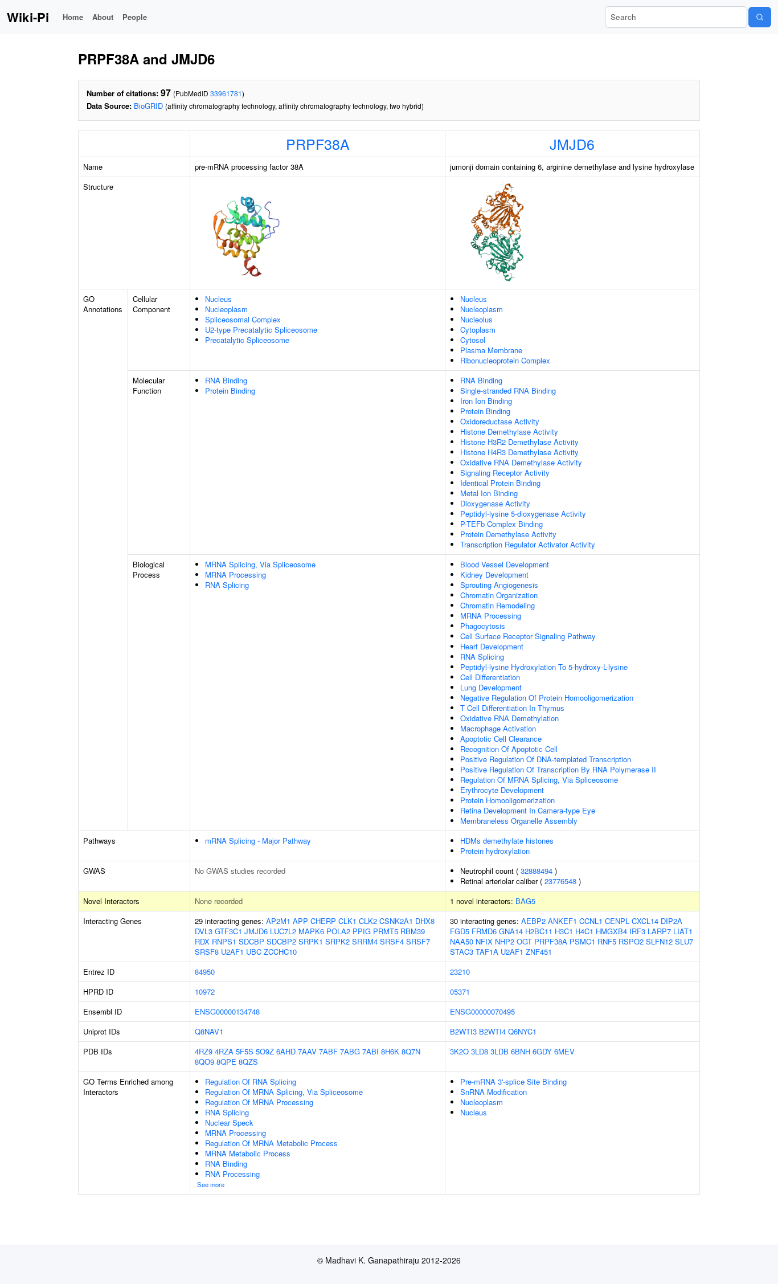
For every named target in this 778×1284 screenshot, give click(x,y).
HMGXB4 (611, 931)
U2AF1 (232, 951)
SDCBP (251, 941)
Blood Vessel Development (504, 564)
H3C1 (564, 931)
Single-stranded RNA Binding (508, 390)
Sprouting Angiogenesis (499, 584)
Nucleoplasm (226, 309)
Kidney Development (494, 574)
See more (210, 1184)
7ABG (350, 1051)
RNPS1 (224, 941)
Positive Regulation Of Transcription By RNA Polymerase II (558, 769)
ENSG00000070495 (482, 1011)
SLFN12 (659, 941)
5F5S (244, 1051)
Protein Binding (230, 390)
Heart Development (491, 646)
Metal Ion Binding (489, 493)
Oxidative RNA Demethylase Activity (521, 462)
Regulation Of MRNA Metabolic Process (271, 1143)
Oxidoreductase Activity (499, 421)
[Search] (759, 17)
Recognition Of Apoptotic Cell (509, 748)
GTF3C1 (228, 931)
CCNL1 (591, 920)
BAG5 (525, 900)
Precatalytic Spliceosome (247, 339)
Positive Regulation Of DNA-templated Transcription (545, 759)
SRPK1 (310, 941)
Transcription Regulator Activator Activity (527, 544)
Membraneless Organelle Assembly (519, 820)
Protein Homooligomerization (507, 800)
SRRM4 (365, 941)
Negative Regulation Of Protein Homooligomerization (546, 697)
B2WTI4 (492, 1031)
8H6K (390, 1051)
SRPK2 (337, 941)
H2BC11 (538, 931)
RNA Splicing (227, 584)
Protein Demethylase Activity (508, 534)
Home (73, 16)
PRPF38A (318, 143)
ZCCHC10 (280, 951)
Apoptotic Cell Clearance (501, 738)
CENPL (617, 920)
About (102, 16)
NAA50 (461, 941)
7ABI (370, 1051)
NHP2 (504, 941)
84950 (205, 971)
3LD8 (479, 1051)
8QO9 (204, 1061)
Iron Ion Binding (486, 400)
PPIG (362, 931)
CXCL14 (645, 920)
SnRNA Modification (493, 1091)
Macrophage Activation (498, 728)
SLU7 (684, 941)
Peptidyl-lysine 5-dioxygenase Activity (523, 513)
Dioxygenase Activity (495, 503)
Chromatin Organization (499, 595)
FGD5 (459, 931)
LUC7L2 (283, 931)
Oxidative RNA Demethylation (509, 718)
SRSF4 (392, 941)
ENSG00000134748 (227, 1011)
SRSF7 (418, 941)
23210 (460, 971)
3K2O (459, 1051)
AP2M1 (278, 920)
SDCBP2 (281, 941)
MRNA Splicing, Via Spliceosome (260, 564)
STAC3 (461, 951)
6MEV (564, 1051)
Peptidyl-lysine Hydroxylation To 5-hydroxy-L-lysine (544, 666)
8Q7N (411, 1051)
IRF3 (637, 931)
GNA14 (511, 931)
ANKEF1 (562, 920)
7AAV (307, 1051)
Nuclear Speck (229, 1122)
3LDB (499, 1051)
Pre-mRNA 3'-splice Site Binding (513, 1081)
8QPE (226, 1061)
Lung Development (491, 687)
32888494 (536, 870)
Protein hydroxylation (495, 850)
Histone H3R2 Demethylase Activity (519, 441)
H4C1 (584, 931)
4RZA (224, 1051)
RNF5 (606, 941)
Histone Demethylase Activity (509, 431)
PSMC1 (582, 941)
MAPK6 (311, 931)
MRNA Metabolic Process (247, 1153)
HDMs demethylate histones (507, 840)
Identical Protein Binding (500, 482)
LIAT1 (683, 931)
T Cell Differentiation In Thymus (512, 707)
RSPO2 (631, 941)
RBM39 (412, 931)
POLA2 (338, 931)
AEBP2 (533, 920)
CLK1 (347, 920)
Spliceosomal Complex (243, 319)
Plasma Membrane (491, 350)
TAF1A (487, 951)
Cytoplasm (478, 329)
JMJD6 (572, 143)
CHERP (323, 920)
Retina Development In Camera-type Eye (527, 810)
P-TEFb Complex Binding (501, 523)
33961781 (226, 93)
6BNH (520, 1051)
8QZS (248, 1061)
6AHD (286, 1051)
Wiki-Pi (28, 17)
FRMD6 (484, 931)
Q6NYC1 (522, 1031)
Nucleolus (476, 319)
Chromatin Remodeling (497, 605)
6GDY (542, 1051)
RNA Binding (226, 380)
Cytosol (472, 339)
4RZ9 (203, 1051)
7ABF (328, 1051)
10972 (205, 991)
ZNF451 (539, 951)
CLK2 (368, 920)
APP (300, 920)
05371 (460, 991)
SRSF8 (207, 951)
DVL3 (203, 931)
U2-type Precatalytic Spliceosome (261, 329)
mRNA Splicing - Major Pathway (258, 840)
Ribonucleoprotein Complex (505, 360)
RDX (202, 941)
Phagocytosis (482, 625)
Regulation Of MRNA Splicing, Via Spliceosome (539, 779)
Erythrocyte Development (502, 789)
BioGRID (148, 105)
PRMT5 (385, 931)
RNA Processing (232, 1173)
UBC (253, 951)
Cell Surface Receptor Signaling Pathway (528, 636)
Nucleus (218, 298)
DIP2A (671, 920)
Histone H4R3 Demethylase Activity (519, 452)
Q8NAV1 (209, 1031)
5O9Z (265, 1051)
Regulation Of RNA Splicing (250, 1081)
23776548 (560, 881)
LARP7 (659, 931)
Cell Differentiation (490, 677)
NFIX (484, 941)
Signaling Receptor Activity (505, 472)
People (134, 16)
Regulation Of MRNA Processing (259, 1102)
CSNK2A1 (396, 920)
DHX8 (425, 920)
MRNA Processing (235, 574)
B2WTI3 (463, 1031)
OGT (524, 941)
